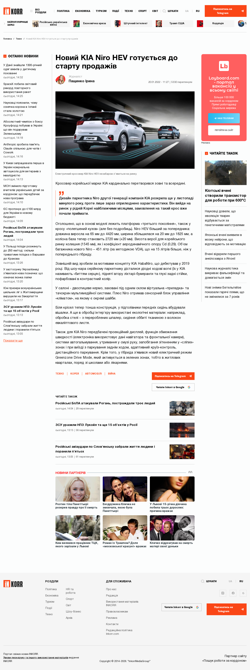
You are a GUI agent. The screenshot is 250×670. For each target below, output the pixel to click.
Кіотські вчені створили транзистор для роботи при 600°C (225, 195)
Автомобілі (93, 374)
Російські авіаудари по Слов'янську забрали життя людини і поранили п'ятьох (22, 326)
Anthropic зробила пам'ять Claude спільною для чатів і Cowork (22, 148)
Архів (69, 618)
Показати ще (13, 340)
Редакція (112, 596)
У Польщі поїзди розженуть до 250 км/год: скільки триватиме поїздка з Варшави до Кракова (24, 252)
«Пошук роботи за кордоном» (224, 660)
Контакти (112, 624)
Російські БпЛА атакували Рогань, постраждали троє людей (23, 232)
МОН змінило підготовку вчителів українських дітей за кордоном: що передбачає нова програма (23, 192)
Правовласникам (117, 612)
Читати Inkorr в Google (170, 387)
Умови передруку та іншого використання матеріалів (35, 658)
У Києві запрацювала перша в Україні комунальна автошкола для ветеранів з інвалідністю (23, 169)
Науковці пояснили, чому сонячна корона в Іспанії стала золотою (20, 107)
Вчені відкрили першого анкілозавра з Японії (222, 256)
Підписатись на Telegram (170, 376)
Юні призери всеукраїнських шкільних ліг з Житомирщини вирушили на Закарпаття (23, 292)
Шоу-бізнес (73, 612)
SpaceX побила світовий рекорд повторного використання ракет (20, 88)
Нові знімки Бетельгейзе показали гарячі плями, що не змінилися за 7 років (224, 292)
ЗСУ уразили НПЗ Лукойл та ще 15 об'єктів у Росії (22, 309)
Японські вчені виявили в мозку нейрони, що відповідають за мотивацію (225, 240)
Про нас (111, 589)
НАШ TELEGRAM (226, 118)
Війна (112, 374)
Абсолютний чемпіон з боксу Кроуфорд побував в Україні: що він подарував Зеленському (23, 128)
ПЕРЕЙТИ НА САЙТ (224, 130)
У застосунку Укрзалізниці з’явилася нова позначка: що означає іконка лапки (23, 273)
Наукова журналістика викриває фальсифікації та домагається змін (225, 273)
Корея (74, 374)
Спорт (142, 11)
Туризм (101, 11)
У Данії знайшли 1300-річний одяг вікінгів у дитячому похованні (22, 69)
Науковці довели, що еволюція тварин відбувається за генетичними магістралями (224, 218)
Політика (63, 11)
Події (115, 11)
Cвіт (155, 11)
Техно (129, 11)
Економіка (82, 11)
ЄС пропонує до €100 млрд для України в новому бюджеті (22, 213)
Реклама (111, 618)
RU (197, 11)
